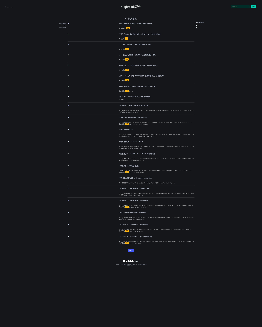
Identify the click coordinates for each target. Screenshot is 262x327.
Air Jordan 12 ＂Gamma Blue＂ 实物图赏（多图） (135, 188)
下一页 (130, 250)
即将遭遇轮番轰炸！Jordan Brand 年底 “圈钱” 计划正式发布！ (138, 86)
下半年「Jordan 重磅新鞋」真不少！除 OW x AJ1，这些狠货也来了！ (140, 34)
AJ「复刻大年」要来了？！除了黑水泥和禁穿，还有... (135, 44)
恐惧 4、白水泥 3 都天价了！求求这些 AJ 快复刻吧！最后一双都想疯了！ (141, 76)
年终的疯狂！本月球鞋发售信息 (129, 166)
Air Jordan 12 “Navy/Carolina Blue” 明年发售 (133, 105)
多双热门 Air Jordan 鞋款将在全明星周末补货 (133, 117)
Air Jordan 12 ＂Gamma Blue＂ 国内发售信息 (133, 225)
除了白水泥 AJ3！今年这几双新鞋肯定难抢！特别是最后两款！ (138, 65)
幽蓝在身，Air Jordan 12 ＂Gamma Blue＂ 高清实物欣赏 (137, 154)
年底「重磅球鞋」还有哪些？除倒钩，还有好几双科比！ (136, 23)
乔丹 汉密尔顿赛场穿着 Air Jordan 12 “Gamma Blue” (135, 178)
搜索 (254, 6)
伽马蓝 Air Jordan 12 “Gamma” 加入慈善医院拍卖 (134, 97)
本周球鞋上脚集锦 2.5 (126, 130)
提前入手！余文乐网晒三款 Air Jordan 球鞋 (132, 212)
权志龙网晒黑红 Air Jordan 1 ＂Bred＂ (131, 142)
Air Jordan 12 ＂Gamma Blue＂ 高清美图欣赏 (133, 200)
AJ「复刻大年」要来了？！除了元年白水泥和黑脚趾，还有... (138, 55)
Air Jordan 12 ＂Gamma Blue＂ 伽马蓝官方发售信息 (135, 237)
